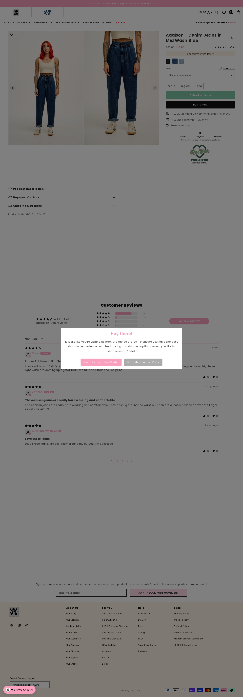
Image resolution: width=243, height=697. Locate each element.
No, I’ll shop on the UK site (143, 362)
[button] (19, 690)
